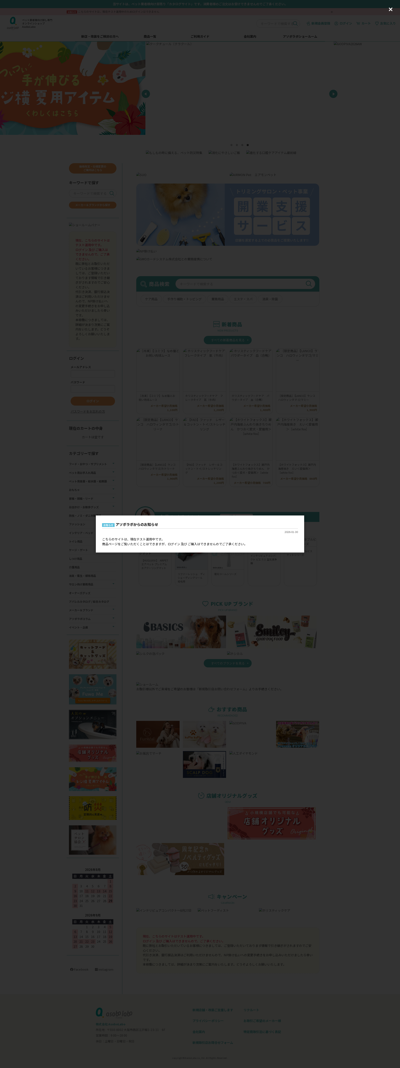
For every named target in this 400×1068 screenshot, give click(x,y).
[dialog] (200, 534)
